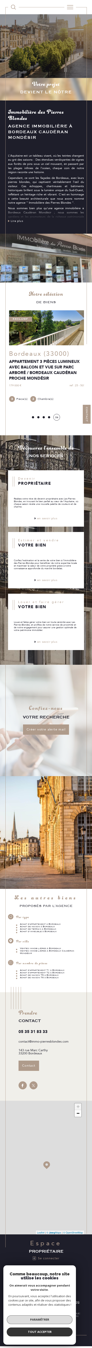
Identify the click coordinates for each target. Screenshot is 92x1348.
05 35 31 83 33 (33, 1032)
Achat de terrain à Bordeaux (38, 929)
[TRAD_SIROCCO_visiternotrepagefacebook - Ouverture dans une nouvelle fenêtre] (23, 1086)
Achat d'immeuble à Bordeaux (38, 932)
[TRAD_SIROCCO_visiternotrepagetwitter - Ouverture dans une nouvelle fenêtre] (33, 1086)
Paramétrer (39, 1319)
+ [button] (78, 1107)
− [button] (78, 1113)
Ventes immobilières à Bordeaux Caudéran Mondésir (47, 952)
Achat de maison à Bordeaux (37, 927)
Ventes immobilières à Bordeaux (40, 948)
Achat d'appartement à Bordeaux (40, 924)
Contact (86, 414)
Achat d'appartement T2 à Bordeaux (42, 973)
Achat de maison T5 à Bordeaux (39, 975)
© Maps (53, 1232)
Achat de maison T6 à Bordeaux (39, 977)
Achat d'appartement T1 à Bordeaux (42, 970)
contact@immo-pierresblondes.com (44, 1042)
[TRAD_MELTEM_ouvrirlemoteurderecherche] (13, 7)
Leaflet (40, 1232)
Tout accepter (40, 1332)
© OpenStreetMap (73, 1232)
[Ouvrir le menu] (70, 7)
